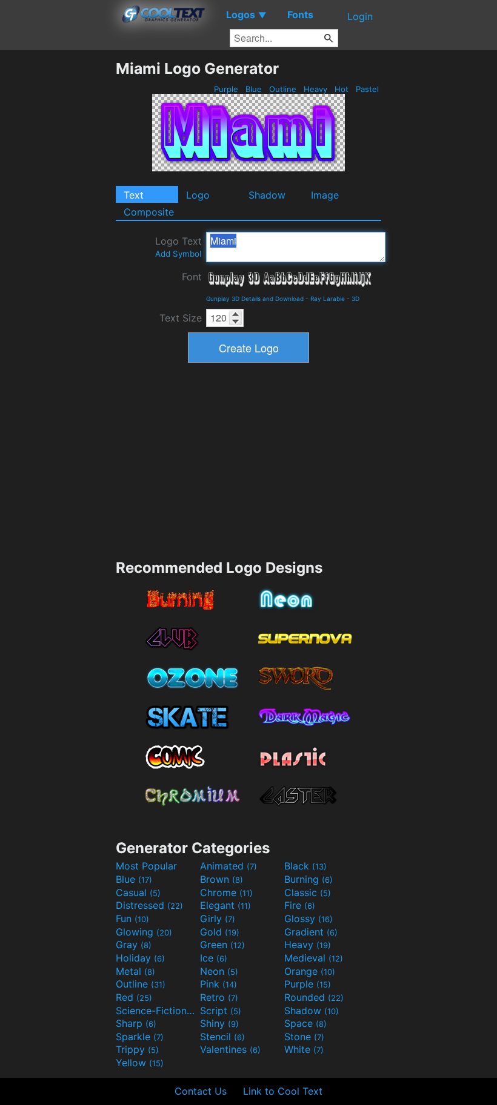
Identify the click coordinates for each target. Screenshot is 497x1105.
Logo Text (178, 247)
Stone (304, 1037)
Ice (213, 958)
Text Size (180, 318)
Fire (299, 905)
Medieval (313, 958)
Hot (341, 89)
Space (305, 1023)
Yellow (140, 1063)
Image (325, 195)
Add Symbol (178, 254)
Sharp (136, 1023)
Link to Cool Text (282, 1091)
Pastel (367, 89)
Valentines (230, 1049)
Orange (309, 971)
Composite (149, 212)
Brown (221, 879)
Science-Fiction (156, 1010)
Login (360, 16)
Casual (138, 892)
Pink (218, 984)
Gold (219, 932)
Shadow (266, 195)
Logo (198, 195)
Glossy (308, 918)
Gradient (311, 932)
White (304, 1049)
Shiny (219, 1023)
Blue (253, 89)
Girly (217, 918)
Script (220, 1010)
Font (192, 277)
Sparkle (140, 1037)
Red (134, 997)
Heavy (315, 89)
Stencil (222, 1037)
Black (305, 866)
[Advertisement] (57, 241)
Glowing (144, 932)
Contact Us (201, 1091)
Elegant (225, 905)
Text (134, 195)
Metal (135, 971)
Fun (132, 918)
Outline (283, 89)
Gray (134, 944)
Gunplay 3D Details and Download (255, 298)
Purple (226, 89)
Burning (308, 879)
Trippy (137, 1049)
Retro (219, 997)
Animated (228, 866)
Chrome (226, 892)
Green (222, 944)
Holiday (140, 958)
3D (355, 298)
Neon (219, 971)
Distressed (149, 905)
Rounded (314, 997)
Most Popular (146, 866)
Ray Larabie (327, 298)
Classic (307, 892)
